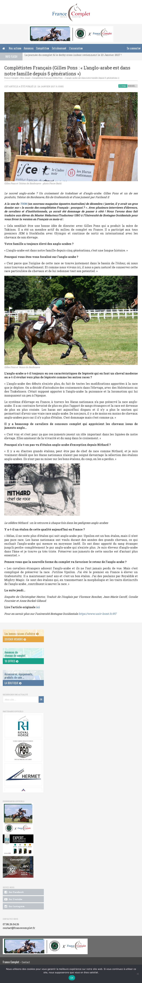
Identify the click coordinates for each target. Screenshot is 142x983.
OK (72, 977)
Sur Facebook (16, 892)
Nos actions (15, 48)
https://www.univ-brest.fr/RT (98, 613)
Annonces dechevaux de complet (15, 654)
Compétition (42, 48)
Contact (26, 962)
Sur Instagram (16, 906)
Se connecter (134, 48)
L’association (76, 48)
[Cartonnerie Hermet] (23, 774)
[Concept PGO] (23, 750)
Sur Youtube (15, 899)
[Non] (137, 974)
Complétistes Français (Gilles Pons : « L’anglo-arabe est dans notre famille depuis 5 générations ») (75, 78)
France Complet (11, 78)
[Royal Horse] (23, 726)
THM (23, 203)
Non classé (25, 78)
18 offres (10, 661)
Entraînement (59, 48)
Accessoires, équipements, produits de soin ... (19, 676)
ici (38, 607)
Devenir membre (14, 639)
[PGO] (18, 867)
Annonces (29, 48)
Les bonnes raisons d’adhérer (20, 634)
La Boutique (12, 683)
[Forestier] (71, 28)
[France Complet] (71, 12)
